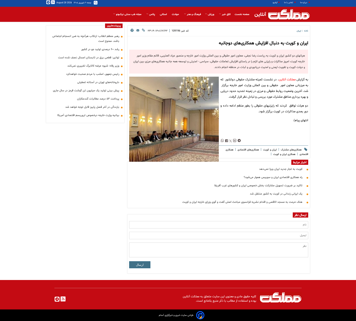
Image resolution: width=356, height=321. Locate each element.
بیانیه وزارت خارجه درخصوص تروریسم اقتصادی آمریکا (88, 115)
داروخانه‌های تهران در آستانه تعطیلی (98, 82)
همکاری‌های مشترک (291, 150)
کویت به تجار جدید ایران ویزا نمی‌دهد (280, 169)
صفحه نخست (242, 14)
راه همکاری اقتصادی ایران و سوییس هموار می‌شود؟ (273, 177)
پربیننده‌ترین (114, 26)
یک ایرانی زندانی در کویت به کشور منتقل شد (276, 194)
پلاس (152, 14)
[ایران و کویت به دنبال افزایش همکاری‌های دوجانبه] (174, 123)
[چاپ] (132, 31)
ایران (299, 31)
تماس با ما (289, 2)
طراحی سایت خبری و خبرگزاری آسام (176, 315)
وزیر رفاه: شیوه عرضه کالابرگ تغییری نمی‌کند (93, 66)
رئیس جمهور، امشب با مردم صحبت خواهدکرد (92, 74)
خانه (306, 31)
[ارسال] (138, 31)
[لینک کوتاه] (143, 31)
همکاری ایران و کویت (283, 154)
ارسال (140, 264)
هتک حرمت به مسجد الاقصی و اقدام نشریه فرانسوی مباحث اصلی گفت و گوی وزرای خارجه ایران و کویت (242, 202)
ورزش (211, 14)
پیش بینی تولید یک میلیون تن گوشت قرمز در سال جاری (86, 91)
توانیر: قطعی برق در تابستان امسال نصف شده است (88, 58)
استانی (164, 14)
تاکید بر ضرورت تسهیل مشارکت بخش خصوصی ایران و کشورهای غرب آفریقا (258, 185)
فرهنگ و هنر (193, 14)
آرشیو (275, 2)
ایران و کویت (269, 150)
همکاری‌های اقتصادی (248, 150)
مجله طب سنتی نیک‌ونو (128, 14)
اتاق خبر (226, 14)
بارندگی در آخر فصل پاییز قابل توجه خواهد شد (92, 107)
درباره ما (304, 2)
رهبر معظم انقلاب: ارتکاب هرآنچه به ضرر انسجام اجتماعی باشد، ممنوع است (85, 38)
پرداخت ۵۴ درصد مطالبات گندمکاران (98, 99)
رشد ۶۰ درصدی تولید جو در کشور (100, 49)
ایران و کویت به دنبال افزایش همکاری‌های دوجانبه (263, 43)
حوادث (176, 14)
